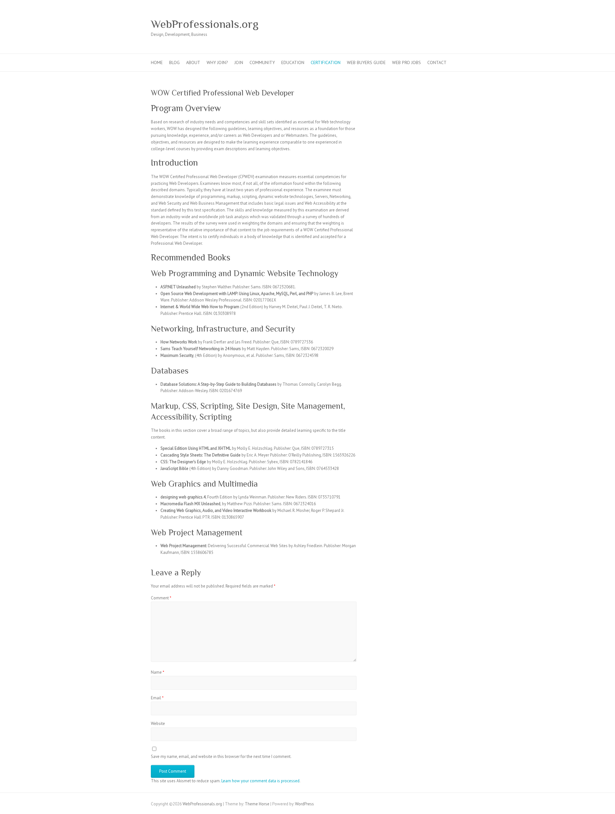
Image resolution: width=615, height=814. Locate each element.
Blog (174, 62)
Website (158, 723)
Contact (437, 62)
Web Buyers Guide (366, 62)
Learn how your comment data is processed (260, 781)
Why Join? (217, 62)
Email (157, 698)
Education (292, 62)
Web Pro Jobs (406, 62)
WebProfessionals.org (204, 24)
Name (157, 672)
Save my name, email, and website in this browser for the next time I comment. (221, 756)
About (193, 62)
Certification (325, 62)
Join (238, 62)
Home (157, 62)
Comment (161, 598)
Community (262, 62)
